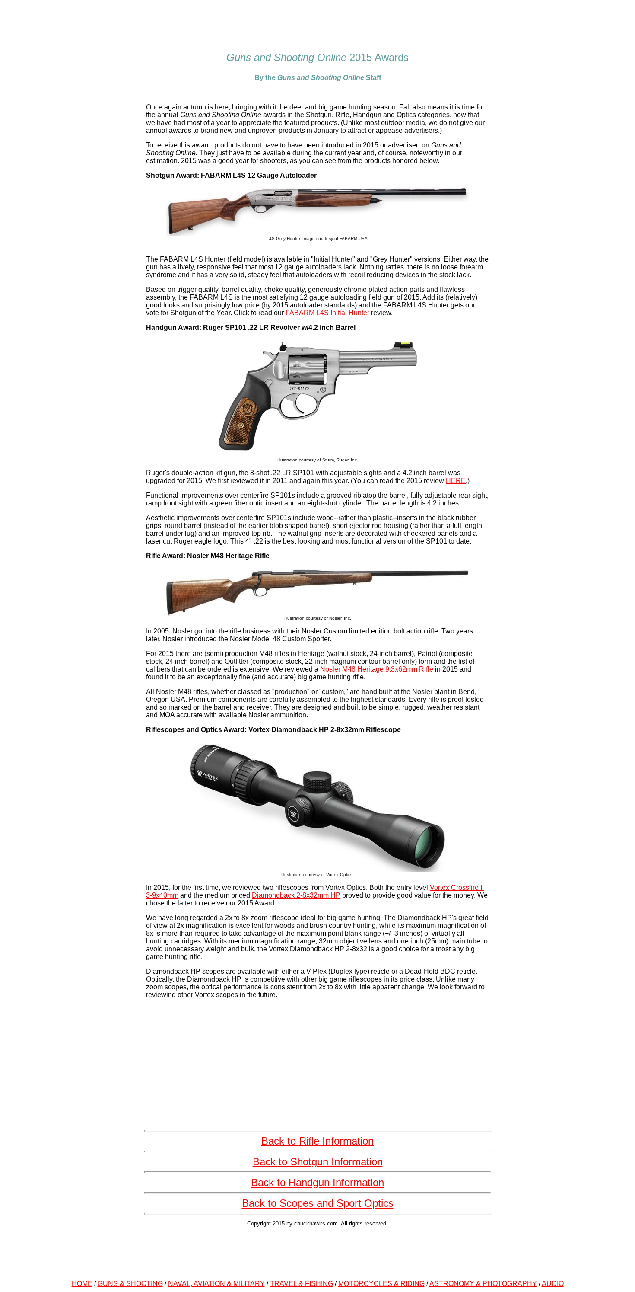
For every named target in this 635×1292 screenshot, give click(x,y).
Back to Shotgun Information (318, 1161)
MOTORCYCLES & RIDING (381, 1283)
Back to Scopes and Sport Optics (318, 1203)
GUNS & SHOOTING (130, 1283)
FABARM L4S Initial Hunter (327, 313)
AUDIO (553, 1283)
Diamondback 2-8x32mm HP (296, 895)
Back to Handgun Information (317, 1182)
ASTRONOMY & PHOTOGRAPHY (483, 1283)
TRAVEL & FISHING (301, 1283)
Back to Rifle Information (317, 1141)
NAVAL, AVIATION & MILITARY (216, 1283)
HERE (456, 480)
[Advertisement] (317, 1251)
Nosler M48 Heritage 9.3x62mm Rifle (376, 669)
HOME (82, 1283)
